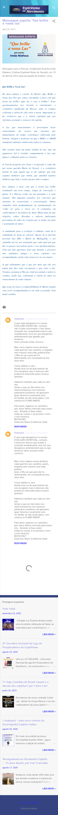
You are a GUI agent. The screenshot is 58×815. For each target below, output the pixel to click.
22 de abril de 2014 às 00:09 (36, 319)
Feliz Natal (8, 608)
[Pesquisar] (54, 8)
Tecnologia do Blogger (29, 802)
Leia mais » (49, 634)
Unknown (19, 318)
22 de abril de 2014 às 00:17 (36, 433)
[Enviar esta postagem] (4, 308)
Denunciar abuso (29, 808)
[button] (54, 21)
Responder (20, 426)
